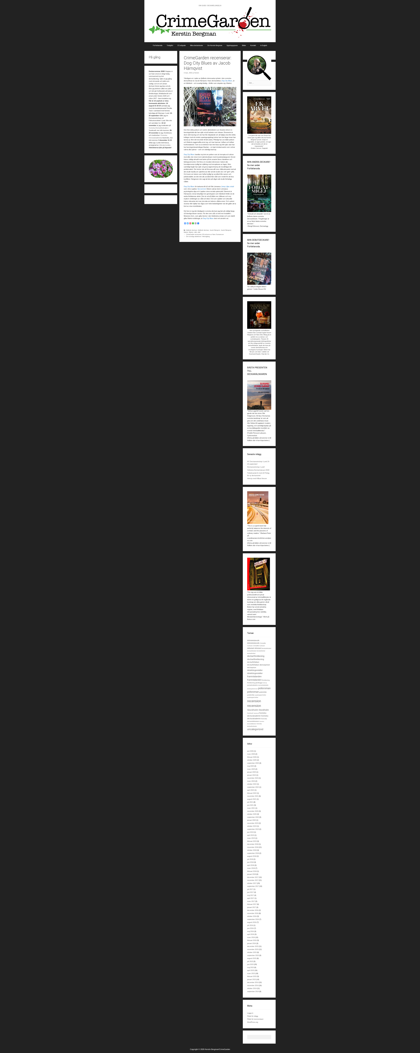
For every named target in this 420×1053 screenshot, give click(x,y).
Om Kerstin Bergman (214, 45)
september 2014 (253, 991)
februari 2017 (251, 904)
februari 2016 (251, 940)
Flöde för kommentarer (255, 1019)
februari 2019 (251, 841)
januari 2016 (251, 943)
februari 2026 (251, 757)
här (159, 123)
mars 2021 (251, 808)
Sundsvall (250, 713)
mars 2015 (251, 973)
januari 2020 (251, 820)
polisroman (264, 688)
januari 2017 (251, 907)
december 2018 (252, 844)
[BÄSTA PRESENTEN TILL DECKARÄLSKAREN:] (259, 395)
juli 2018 (250, 859)
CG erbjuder (181, 45)
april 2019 (250, 835)
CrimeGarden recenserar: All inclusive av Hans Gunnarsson (205, 234)
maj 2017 (250, 895)
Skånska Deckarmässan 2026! (258, 470)
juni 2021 (250, 805)
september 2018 (253, 853)
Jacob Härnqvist (215, 230)
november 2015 (252, 949)
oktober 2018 (251, 850)
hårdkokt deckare (191, 230)
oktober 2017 (251, 883)
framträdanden (254, 676)
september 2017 (253, 886)
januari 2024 (251, 775)
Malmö (186, 232)
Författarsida (157, 45)
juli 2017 (250, 889)
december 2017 (252, 877)
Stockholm (252, 710)
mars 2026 (251, 754)
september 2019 (253, 829)
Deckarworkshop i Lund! (256, 467)
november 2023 (252, 778)
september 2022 (253, 787)
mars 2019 (251, 838)
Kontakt (253, 45)
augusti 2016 (251, 922)
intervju (265, 682)
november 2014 (252, 985)
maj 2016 (250, 931)
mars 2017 (251, 901)
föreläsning (266, 680)
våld (195, 232)
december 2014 (252, 982)
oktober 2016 (251, 916)
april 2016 (250, 934)
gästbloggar (259, 683)
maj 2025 (250, 766)
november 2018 (252, 847)
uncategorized (255, 729)
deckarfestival (261, 651)
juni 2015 (250, 964)
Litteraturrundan (164, 145)
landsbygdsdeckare (252, 688)
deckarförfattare (253, 662)
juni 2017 (250, 892)
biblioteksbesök (253, 640)
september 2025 (253, 763)
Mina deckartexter (196, 45)
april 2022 (250, 790)
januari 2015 (251, 979)
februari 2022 (251, 793)
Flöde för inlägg (252, 1016)
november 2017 (252, 880)
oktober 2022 (251, 784)
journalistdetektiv (252, 685)
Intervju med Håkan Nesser (257, 478)
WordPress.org (252, 1022)
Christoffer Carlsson (259, 646)
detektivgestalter (255, 670)
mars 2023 (251, 781)
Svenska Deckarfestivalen (158, 128)
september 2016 (253, 919)
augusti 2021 (251, 799)
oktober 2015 (251, 952)
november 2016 (252, 913)
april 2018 (250, 865)
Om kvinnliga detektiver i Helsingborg (198, 236)
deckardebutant (266, 648)
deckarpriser (265, 665)
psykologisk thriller (260, 695)
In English (263, 45)
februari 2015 (251, 976)
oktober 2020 (251, 814)
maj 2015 (250, 967)
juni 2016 (250, 928)
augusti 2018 (251, 856)
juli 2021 (250, 802)
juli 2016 (250, 925)
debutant (250, 648)
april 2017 (250, 898)
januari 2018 (251, 874)
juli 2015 (250, 961)
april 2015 (250, 970)
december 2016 (252, 910)
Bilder (244, 45)
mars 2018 (251, 868)
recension (254, 701)
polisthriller (263, 692)
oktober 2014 (251, 988)
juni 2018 (250, 862)
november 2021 (252, 796)
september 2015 (253, 955)
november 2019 (252, 823)
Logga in (250, 1013)
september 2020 (253, 817)
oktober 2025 (251, 760)
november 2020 (252, 811)
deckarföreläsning (255, 656)
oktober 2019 (251, 826)
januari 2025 (251, 772)
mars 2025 (251, 769)
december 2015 (252, 946)
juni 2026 (250, 751)
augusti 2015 (251, 958)
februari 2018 (251, 871)
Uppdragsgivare (232, 45)
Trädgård (170, 45)
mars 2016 (251, 937)
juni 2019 (250, 832)
